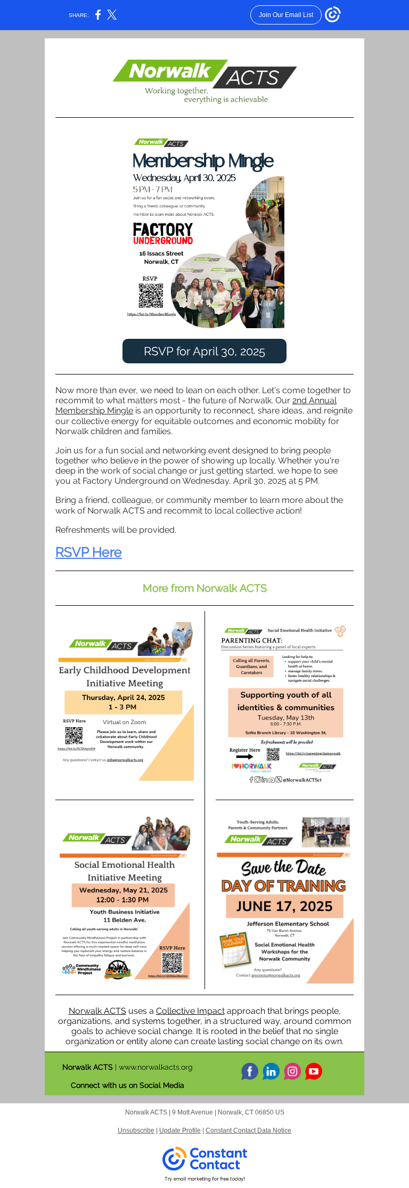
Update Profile (180, 1130)
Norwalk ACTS (97, 1011)
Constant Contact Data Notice (248, 1130)
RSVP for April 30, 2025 (204, 351)
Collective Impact (190, 1011)
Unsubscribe (136, 1130)
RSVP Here (88, 552)
